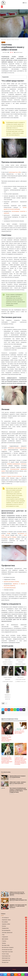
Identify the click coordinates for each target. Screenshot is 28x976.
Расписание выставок (7, 949)
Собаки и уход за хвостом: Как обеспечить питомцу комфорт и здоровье (17, 893)
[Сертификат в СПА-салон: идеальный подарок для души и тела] (4, 900)
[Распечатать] (3, 712)
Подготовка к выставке (7, 951)
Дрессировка (5, 938)
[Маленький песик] (3, 3)
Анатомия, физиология (7, 932)
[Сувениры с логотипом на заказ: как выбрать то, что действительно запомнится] (4, 906)
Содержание (5, 936)
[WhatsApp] (15, 709)
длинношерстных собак (15, 172)
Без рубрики (5, 921)
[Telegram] (18, 709)
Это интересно (5, 917)
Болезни (17, 39)
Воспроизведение (6, 930)
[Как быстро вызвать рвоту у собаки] (21, 725)
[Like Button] (3, 703)
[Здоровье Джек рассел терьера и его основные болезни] (4, 777)
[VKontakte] (9, 709)
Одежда (4, 943)
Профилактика (5, 928)
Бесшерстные (5, 962)
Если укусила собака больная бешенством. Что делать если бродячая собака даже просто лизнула (6, 760)
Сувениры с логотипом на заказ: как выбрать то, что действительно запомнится (18, 906)
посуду (8, 533)
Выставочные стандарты (7, 947)
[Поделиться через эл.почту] (23, 709)
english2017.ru (16, 975)
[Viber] (21, 709)
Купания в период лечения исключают (11, 476)
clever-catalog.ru (23, 975)
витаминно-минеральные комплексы (16, 464)
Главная (4, 39)
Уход (3, 934)
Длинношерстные (6, 958)
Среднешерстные (6, 960)
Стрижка (4, 941)
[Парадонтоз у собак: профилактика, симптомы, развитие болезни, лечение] (7, 728)
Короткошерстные (6, 955)
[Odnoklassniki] (12, 709)
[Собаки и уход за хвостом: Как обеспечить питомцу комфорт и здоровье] (4, 894)
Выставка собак (5, 945)
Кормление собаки (6, 919)
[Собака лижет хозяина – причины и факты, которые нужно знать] (4, 784)
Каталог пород (5, 953)
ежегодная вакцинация (9, 587)
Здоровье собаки (10, 39)
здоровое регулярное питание (11, 581)
